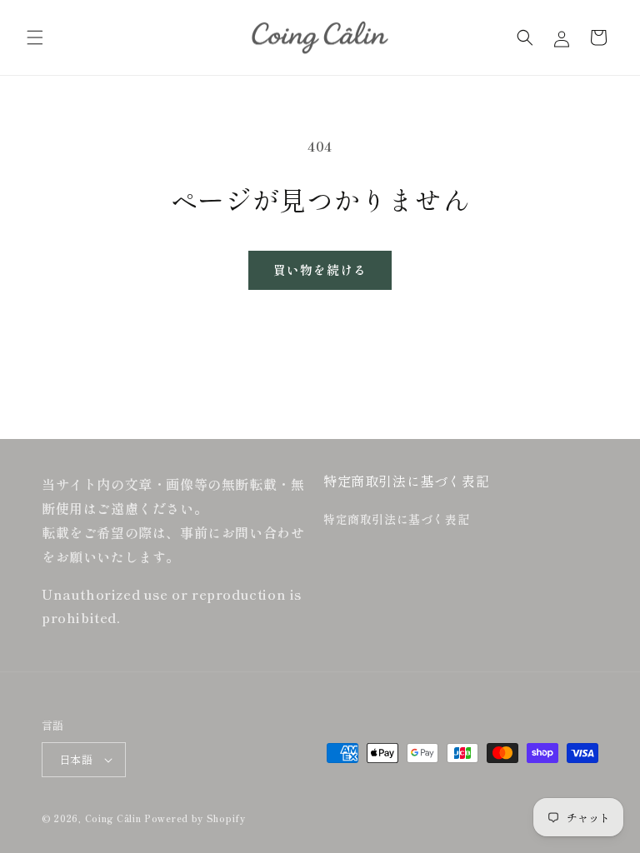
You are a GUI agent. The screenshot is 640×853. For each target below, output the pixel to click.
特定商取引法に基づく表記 (396, 519)
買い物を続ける (320, 269)
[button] (35, 37)
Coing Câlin (113, 818)
